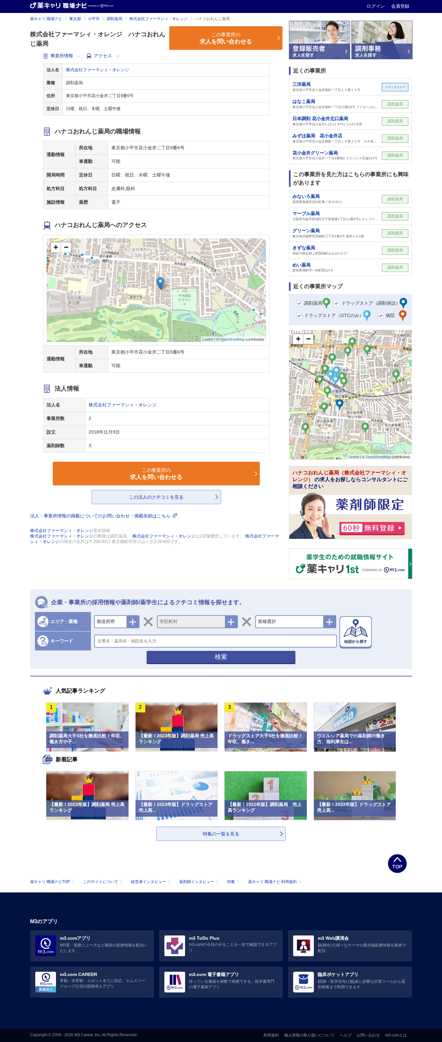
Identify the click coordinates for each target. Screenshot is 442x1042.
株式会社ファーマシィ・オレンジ (158, 19)
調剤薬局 (114, 19)
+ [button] (56, 247)
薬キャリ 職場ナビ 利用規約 (272, 881)
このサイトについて (100, 881)
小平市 (94, 19)
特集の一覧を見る (221, 833)
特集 (231, 881)
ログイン (376, 6)
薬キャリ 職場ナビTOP (50, 881)
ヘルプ (345, 1035)
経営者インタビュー (148, 881)
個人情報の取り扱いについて (309, 1035)
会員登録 (400, 6)
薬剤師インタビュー (196, 881)
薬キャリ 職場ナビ (46, 19)
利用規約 (271, 1035)
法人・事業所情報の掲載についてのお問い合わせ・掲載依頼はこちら (101, 515)
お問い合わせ (368, 1035)
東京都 (75, 19)
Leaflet (208, 339)
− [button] (66, 247)
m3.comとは (396, 1035)
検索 (221, 656)
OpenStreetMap (232, 339)
